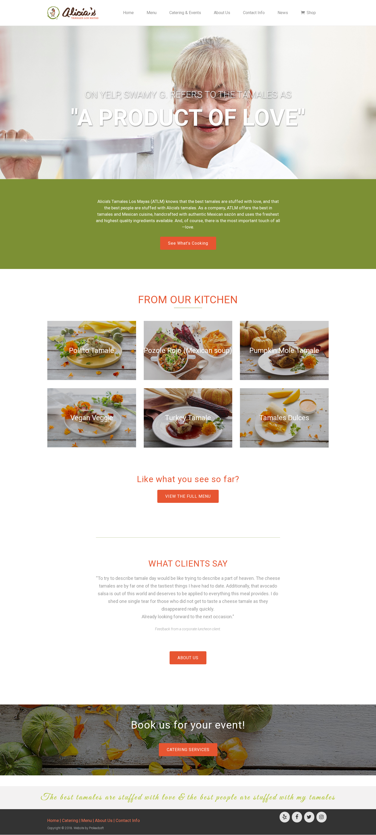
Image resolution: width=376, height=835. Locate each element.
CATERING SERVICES (188, 749)
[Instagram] (321, 817)
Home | (54, 820)
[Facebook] (297, 817)
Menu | (88, 820)
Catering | (71, 820)
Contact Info (128, 820)
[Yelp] (285, 817)
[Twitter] (309, 817)
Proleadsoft (96, 828)
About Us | (105, 820)
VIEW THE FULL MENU (188, 496)
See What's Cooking (188, 243)
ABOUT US (188, 657)
